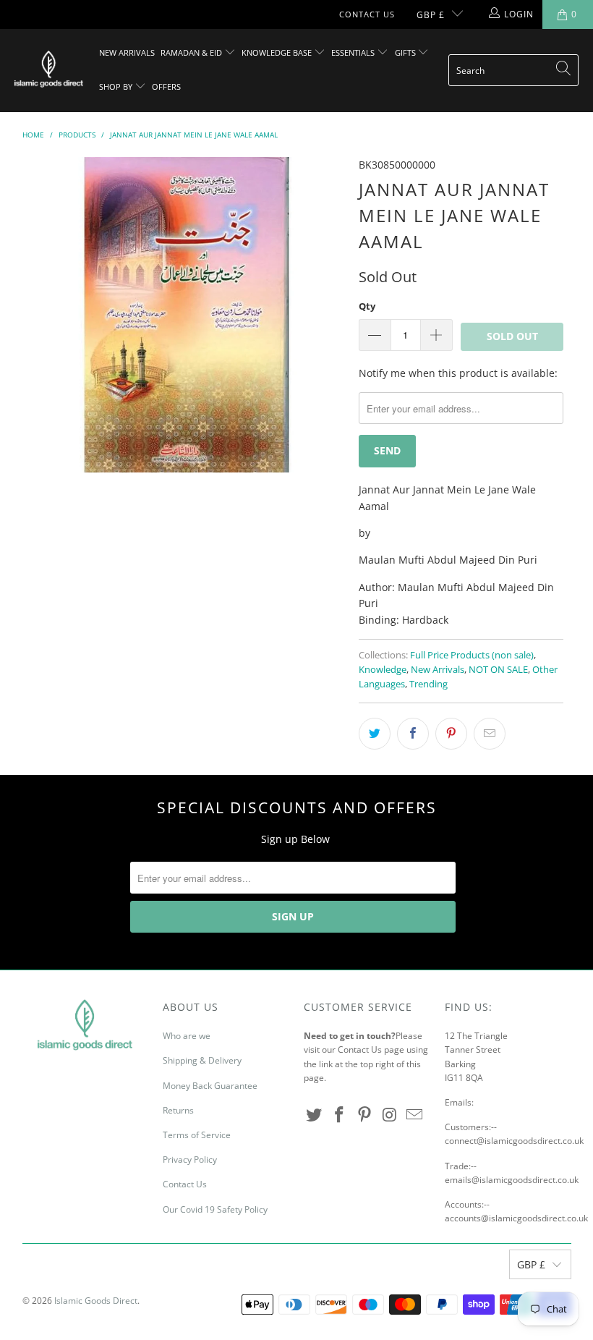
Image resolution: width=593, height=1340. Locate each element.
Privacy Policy (190, 1159)
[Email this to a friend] (489, 734)
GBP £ (431, 15)
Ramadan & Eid (192, 52)
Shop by (117, 86)
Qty (367, 306)
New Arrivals (127, 52)
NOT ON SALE (498, 669)
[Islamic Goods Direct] (48, 70)
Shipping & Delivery (202, 1060)
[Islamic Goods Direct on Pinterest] (364, 1115)
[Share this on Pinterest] (451, 734)
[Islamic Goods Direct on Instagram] (390, 1115)
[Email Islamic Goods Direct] (415, 1115)
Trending (428, 684)
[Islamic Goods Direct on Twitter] (314, 1115)
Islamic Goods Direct (95, 1300)
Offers (166, 86)
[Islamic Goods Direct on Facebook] (340, 1115)
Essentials (354, 52)
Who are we (186, 1036)
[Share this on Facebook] (413, 734)
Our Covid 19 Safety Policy (215, 1209)
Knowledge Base (278, 52)
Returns (178, 1110)
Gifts (406, 52)
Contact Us (367, 14)
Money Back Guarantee (210, 1086)
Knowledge (382, 669)
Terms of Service (197, 1135)
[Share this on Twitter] (375, 734)
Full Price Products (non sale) (472, 655)
